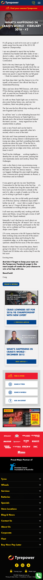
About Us (6, 527)
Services (5, 491)
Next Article (21, 361)
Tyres (4, 479)
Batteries (5, 497)
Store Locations (9, 509)
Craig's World (11, 284)
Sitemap (35, 577)
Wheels (5, 485)
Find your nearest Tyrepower (23, 8)
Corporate (6, 532)
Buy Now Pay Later (11, 544)
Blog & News (8, 515)
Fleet (3, 539)
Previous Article (22, 322)
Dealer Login (32, 571)
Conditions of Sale (25, 577)
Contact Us (6, 520)
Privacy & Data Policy (12, 577)
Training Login (18, 571)
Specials (5, 503)
